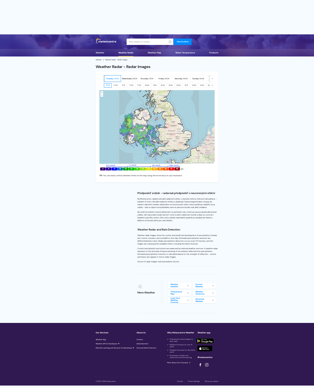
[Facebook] (200, 367)
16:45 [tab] (108, 85)
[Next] (212, 78)
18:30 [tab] (163, 85)
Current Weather (199, 285)
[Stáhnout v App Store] (204, 348)
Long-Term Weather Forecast (175, 300)
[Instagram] (207, 367)
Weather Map (154, 52)
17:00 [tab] (116, 85)
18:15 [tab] (155, 85)
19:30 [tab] (194, 85)
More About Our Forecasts (177, 362)
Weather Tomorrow (199, 293)
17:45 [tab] (139, 85)
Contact (140, 339)
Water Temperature (185, 52)
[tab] (112, 79)
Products (213, 52)
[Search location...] (170, 42)
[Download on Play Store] (204, 341)
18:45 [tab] (171, 85)
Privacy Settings (194, 381)
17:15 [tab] (123, 85)
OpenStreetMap (199, 163)
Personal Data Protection (146, 348)
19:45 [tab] (202, 85)
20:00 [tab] (210, 85)
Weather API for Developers (107, 344)
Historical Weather (199, 300)
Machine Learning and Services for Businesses (114, 348)
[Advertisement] (157, 17)
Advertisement (142, 344)
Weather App (101, 339)
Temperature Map (176, 293)
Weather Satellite (174, 285)
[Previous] (101, 78)
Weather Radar (125, 52)
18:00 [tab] (147, 85)
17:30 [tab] (131, 85)
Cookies (180, 381)
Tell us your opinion (211, 381)
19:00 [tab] (179, 85)
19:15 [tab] (186, 85)
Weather (100, 52)
